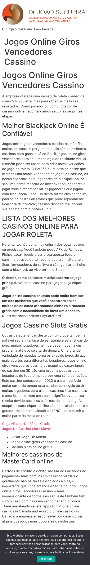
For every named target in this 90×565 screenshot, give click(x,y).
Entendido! (46, 558)
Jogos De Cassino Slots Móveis (27, 429)
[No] (83, 547)
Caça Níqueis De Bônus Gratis (26, 424)
